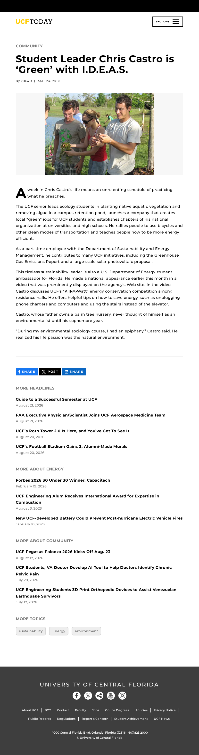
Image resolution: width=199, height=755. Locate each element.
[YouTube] (111, 696)
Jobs (95, 710)
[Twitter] (88, 696)
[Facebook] (77, 696)
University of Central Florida (99, 684)
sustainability (31, 631)
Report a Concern (95, 718)
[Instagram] (122, 696)
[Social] (99, 696)
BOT (48, 710)
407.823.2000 (138, 732)
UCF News (162, 718)
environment (86, 631)
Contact (63, 710)
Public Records (39, 718)
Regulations (66, 718)
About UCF (30, 710)
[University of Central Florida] (48, 6)
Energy (58, 631)
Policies (141, 710)
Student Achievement (131, 718)
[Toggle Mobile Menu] (182, 5)
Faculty (80, 710)
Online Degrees (117, 710)
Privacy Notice (165, 710)
